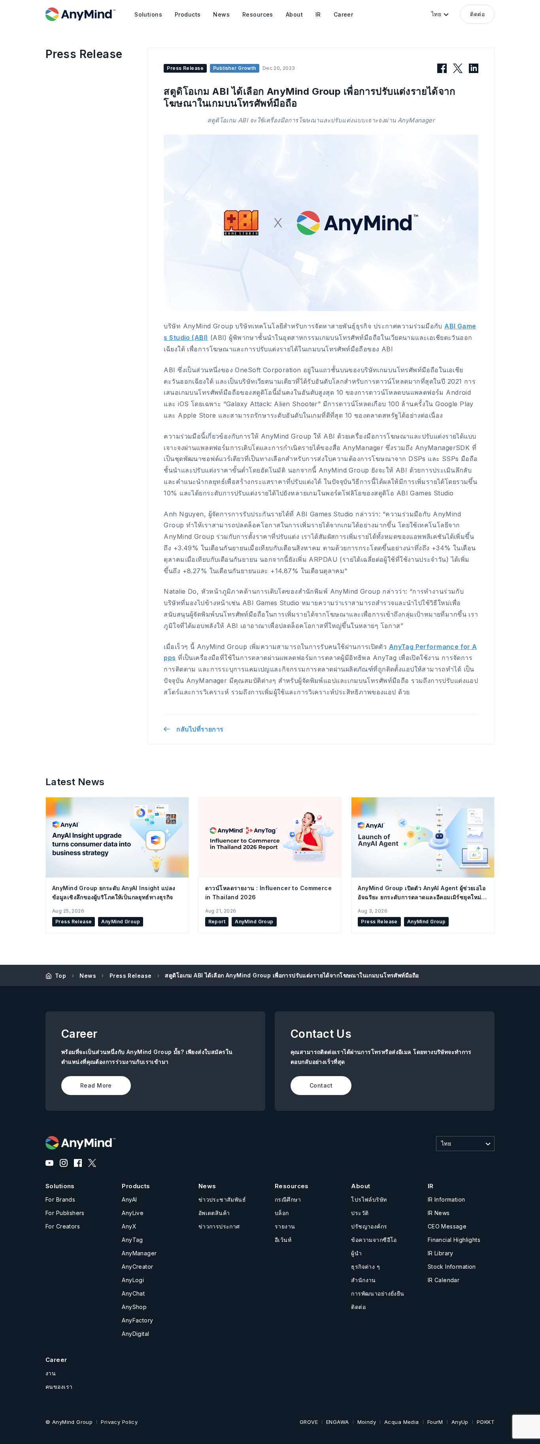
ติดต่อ (477, 14)
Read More (96, 1085)
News (87, 975)
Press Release (130, 975)
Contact (321, 1085)
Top (60, 975)
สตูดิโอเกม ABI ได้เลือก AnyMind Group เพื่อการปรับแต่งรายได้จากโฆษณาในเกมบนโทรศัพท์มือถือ (292, 975)
